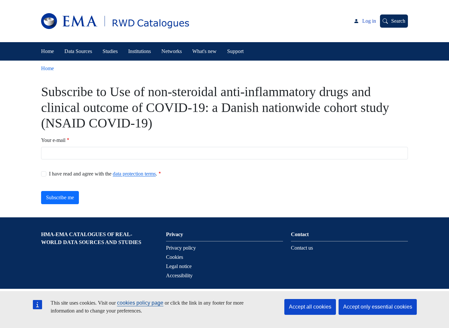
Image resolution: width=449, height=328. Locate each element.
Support (235, 51)
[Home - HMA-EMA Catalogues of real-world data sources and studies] (115, 21)
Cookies (174, 257)
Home (47, 51)
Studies (110, 51)
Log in (369, 21)
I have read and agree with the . (103, 174)
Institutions (139, 51)
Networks (171, 51)
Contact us (302, 248)
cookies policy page (140, 303)
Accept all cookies (310, 307)
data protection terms (134, 174)
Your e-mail (53, 140)
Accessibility (179, 275)
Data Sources (78, 51)
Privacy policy (181, 248)
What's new (204, 51)
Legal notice (179, 266)
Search (398, 21)
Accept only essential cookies (377, 307)
